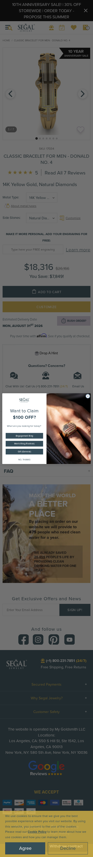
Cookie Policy (37, 831)
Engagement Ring (24, 435)
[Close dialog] (88, 396)
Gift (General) (24, 451)
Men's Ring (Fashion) (24, 443)
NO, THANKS (24, 459)
